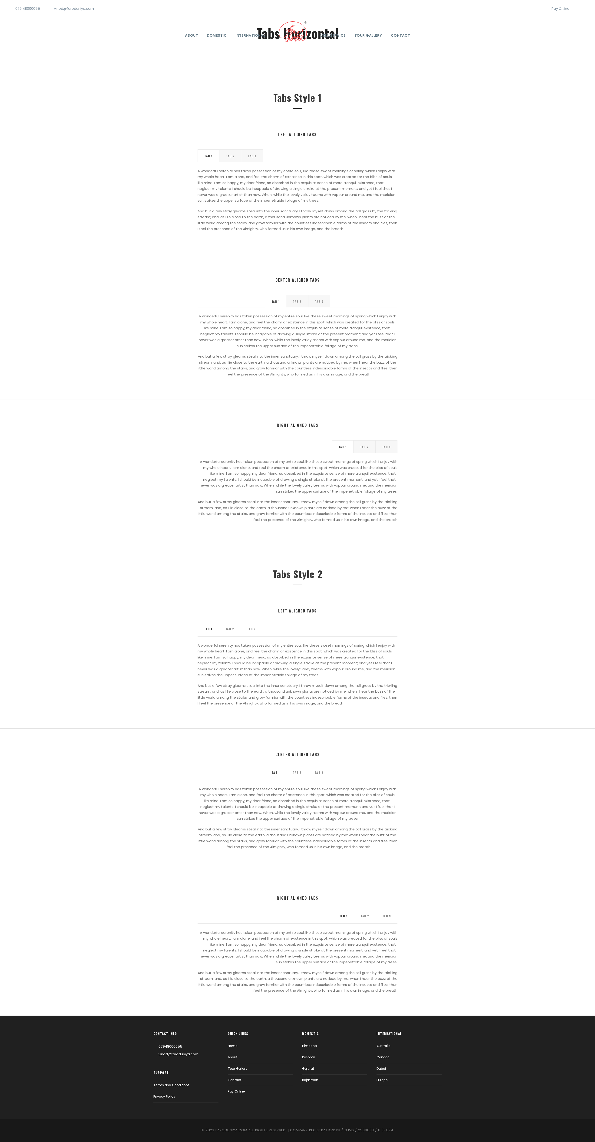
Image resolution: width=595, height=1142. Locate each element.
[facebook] (576, 8)
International (250, 35)
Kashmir (308, 1057)
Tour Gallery (368, 35)
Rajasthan (310, 1080)
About (191, 35)
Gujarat (308, 1068)
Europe (382, 1080)
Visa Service (333, 35)
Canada (383, 1057)
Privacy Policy (164, 1096)
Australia (383, 1045)
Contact (400, 35)
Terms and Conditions (171, 1085)
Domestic (217, 35)
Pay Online (560, 8)
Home (233, 1045)
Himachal (309, 1045)
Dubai (381, 1068)
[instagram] (584, 8)
